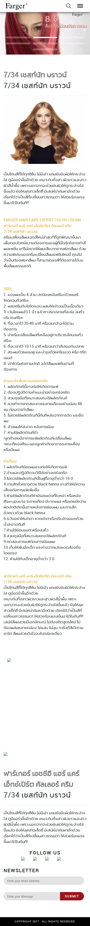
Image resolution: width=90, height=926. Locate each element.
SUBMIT (72, 896)
